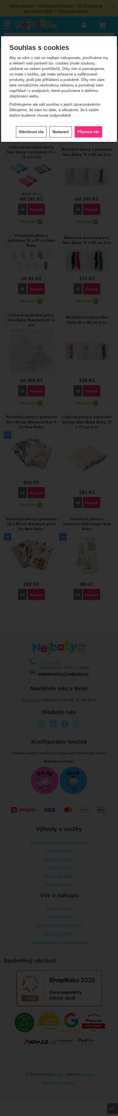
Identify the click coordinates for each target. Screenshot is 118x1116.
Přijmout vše (88, 132)
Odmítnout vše (31, 132)
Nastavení (60, 132)
